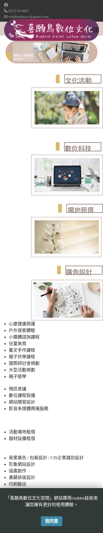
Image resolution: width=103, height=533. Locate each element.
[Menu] (95, 30)
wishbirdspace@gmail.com (29, 17)
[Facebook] (6, 5)
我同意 (51, 521)
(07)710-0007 (19, 11)
